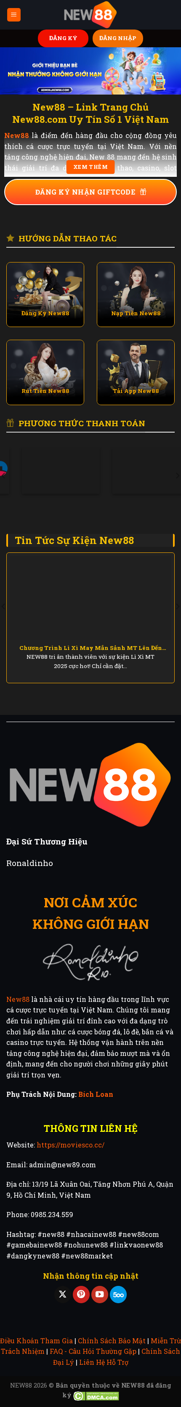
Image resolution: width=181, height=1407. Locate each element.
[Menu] (14, 15)
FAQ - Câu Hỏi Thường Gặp (93, 1351)
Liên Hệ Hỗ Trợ (103, 1362)
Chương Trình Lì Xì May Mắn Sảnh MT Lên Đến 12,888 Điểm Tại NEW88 (90, 648)
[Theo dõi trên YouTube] (99, 1294)
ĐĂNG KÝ (63, 38)
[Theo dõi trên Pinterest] (81, 1294)
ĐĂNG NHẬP (117, 38)
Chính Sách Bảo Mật (112, 1340)
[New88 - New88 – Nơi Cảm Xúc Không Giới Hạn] (90, 15)
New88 (17, 999)
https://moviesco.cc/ (70, 1144)
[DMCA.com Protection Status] (96, 1395)
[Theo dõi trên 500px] (118, 1294)
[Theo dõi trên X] (62, 1294)
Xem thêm (90, 167)
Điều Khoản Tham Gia (36, 1340)
